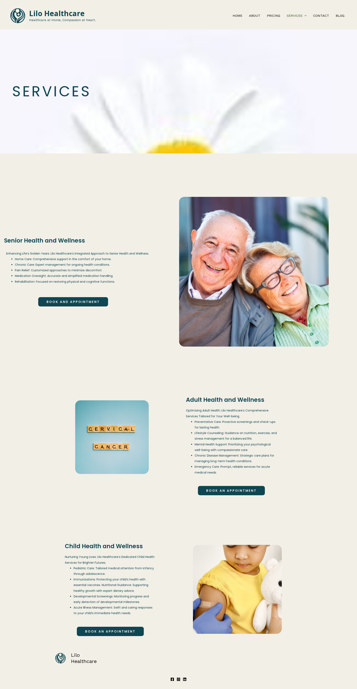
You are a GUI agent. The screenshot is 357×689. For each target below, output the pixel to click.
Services (294, 16)
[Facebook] (172, 679)
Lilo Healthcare (57, 13)
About (254, 16)
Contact (321, 16)
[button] (304, 16)
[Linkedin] (185, 679)
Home (237, 16)
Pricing (273, 16)
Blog (340, 16)
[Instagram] (178, 679)
